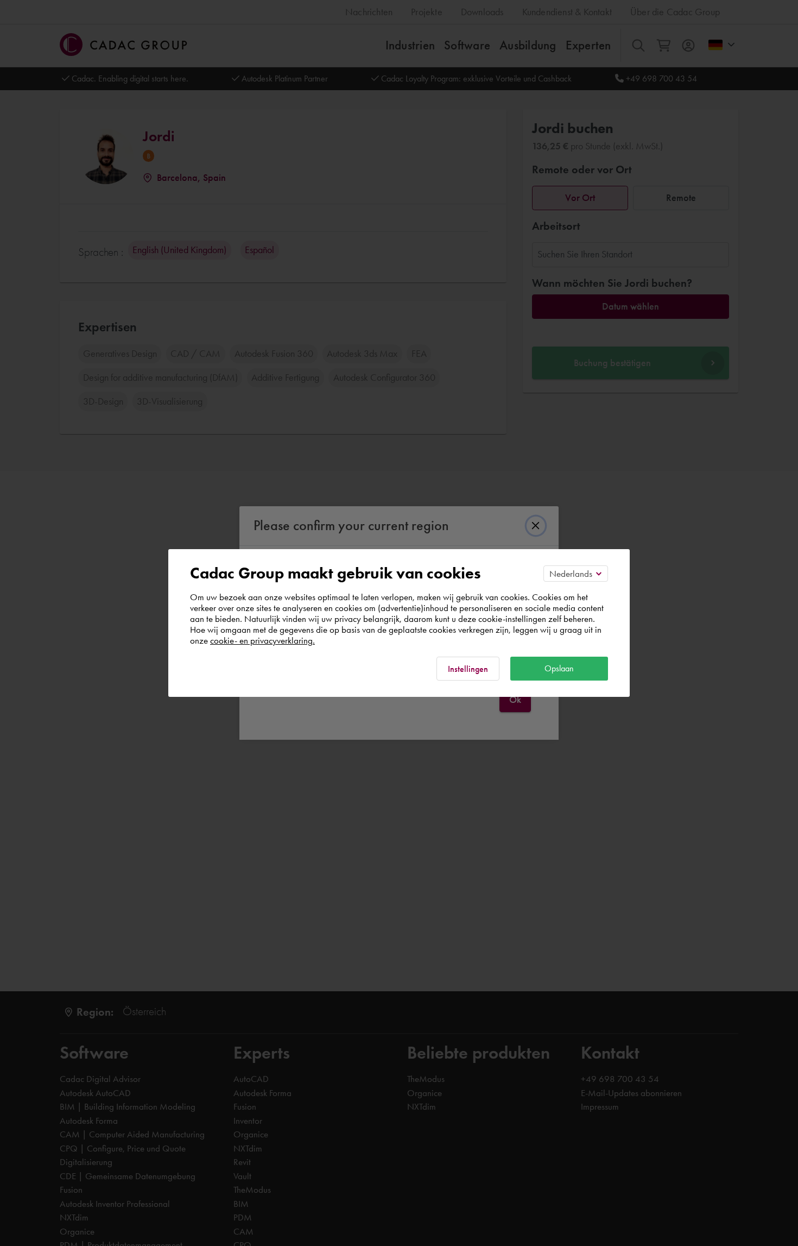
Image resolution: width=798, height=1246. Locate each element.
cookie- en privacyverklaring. (262, 640)
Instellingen (468, 669)
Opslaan (559, 668)
